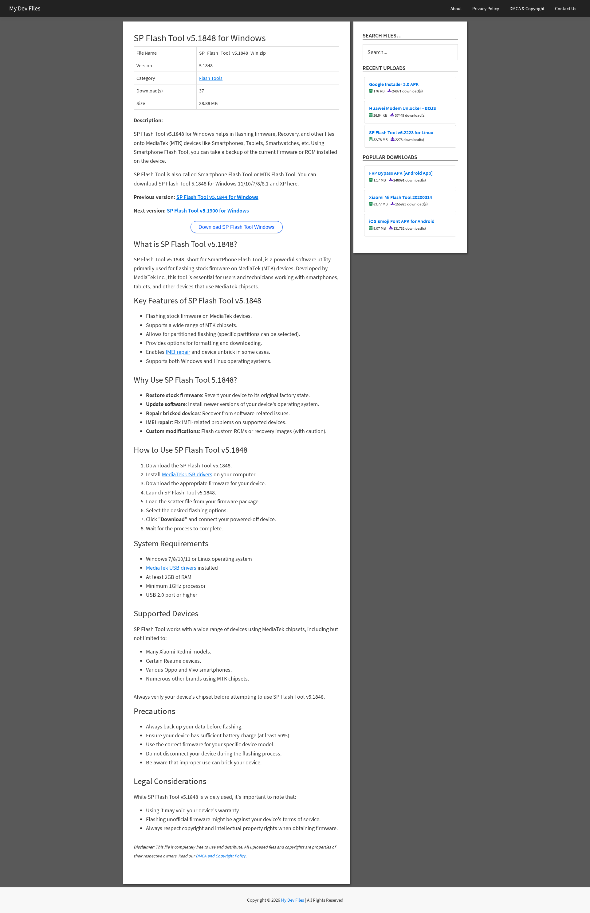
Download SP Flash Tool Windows (236, 227)
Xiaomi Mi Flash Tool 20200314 (400, 197)
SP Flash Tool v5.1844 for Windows (217, 197)
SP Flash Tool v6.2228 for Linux (401, 132)
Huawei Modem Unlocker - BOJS (402, 108)
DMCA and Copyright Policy (221, 856)
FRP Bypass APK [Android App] (401, 173)
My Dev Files (24, 8)
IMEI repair (178, 351)
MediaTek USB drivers (187, 474)
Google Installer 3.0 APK (394, 84)
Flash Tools (210, 78)
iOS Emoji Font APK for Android (402, 221)
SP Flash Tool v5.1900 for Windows (208, 210)
